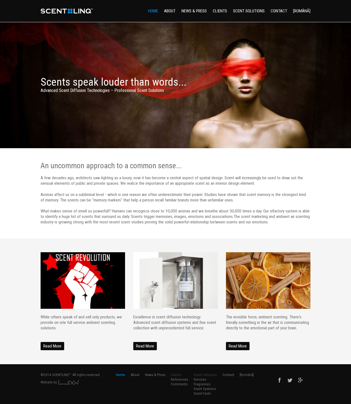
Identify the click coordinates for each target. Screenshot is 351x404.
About (170, 11)
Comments (179, 384)
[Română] (301, 11)
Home (153, 11)
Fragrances (202, 384)
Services (200, 379)
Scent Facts (202, 393)
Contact (279, 11)
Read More (52, 346)
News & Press (194, 11)
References (179, 379)
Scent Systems (205, 389)
